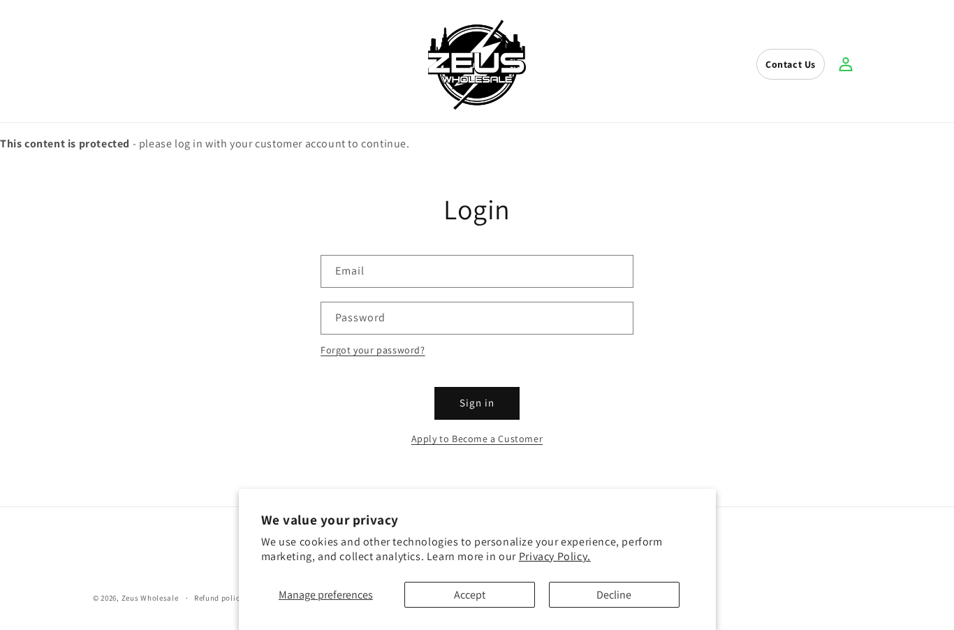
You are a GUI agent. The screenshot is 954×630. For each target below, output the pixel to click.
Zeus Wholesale (150, 598)
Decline (613, 594)
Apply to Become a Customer (477, 438)
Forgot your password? (373, 350)
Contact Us (790, 64)
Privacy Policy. (555, 556)
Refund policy (219, 598)
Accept (469, 594)
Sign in (477, 402)
